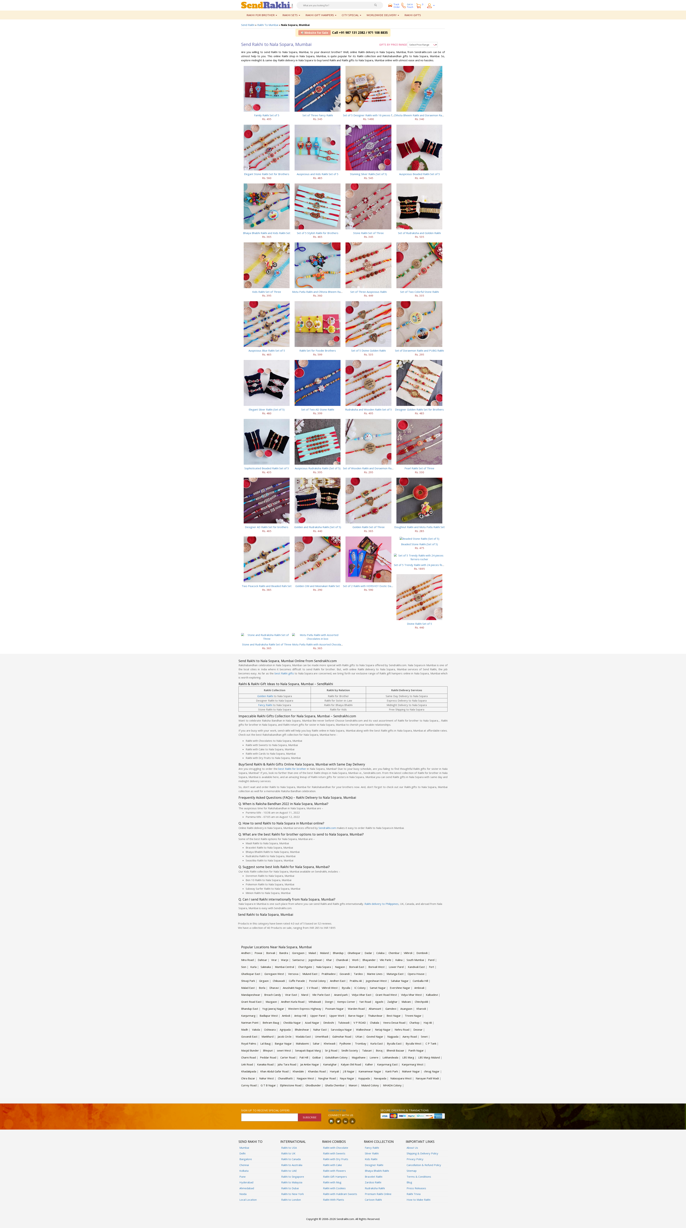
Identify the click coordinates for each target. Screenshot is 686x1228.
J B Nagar (348, 1071)
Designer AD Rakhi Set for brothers (266, 527)
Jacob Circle (285, 1036)
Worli (355, 960)
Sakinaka (266, 967)
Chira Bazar (248, 1078)
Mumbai (244, 1147)
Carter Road (287, 1057)
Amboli (286, 1015)
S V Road (312, 988)
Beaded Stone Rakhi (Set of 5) (419, 544)
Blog (409, 1182)
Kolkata (243, 1170)
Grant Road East (251, 1001)
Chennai (244, 1165)
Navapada (380, 1078)
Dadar (368, 953)
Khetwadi (329, 1043)
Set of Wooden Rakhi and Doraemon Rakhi (369, 468)
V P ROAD (360, 1022)
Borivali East (356, 967)
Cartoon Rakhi (373, 1199)
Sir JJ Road (331, 1050)
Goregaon (298, 953)
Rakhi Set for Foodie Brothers (317, 350)
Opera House (416, 974)
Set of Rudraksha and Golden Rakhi (419, 233)
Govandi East (249, 1036)
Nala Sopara (323, 967)
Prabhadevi (328, 974)
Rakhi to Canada (291, 1159)
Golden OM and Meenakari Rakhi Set (317, 586)
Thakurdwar (375, 1015)
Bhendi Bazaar (395, 1050)
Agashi (379, 1001)
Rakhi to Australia (291, 1165)
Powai (258, 953)
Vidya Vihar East (361, 994)
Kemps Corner (346, 1001)
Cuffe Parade (297, 981)
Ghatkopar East (250, 974)
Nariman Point (250, 1022)
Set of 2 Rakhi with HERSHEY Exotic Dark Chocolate (374, 586)
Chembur (394, 953)
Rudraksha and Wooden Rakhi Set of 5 (368, 409)
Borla (262, 988)
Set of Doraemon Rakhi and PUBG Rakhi (419, 350)
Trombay (360, 1043)
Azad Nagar (312, 1022)
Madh (244, 1029)
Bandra (283, 953)
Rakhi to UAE (289, 1170)
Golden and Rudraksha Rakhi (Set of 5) (317, 527)
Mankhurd (268, 1036)
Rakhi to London (291, 1199)
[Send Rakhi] (267, 5)
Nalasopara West (401, 1078)
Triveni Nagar (413, 1015)
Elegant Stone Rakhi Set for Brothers (266, 174)
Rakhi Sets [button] (290, 15)
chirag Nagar (431, 1071)
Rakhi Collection (379, 1141)
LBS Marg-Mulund (429, 1057)
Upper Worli (336, 1015)
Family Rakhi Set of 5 (266, 115)
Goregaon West (274, 974)
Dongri (329, 1001)
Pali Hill (303, 1057)
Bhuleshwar (302, 1029)
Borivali (270, 953)
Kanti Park (391, 1071)
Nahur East (320, 1029)
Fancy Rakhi (265, 705)
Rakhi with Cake (332, 1165)
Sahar (316, 1043)
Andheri (245, 953)
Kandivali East (416, 967)
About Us (412, 1147)
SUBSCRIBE (309, 1117)
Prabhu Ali (356, 981)
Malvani (406, 1001)
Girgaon (264, 981)
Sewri (424, 1036)
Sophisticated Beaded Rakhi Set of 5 (266, 468)
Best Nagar (394, 1015)
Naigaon (340, 967)
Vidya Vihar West (411, 994)
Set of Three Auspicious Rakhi (368, 292)
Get (410, 6)
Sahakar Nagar (400, 981)
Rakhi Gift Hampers (335, 1176)
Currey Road (249, 1085)
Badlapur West (269, 1015)
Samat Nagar (378, 988)
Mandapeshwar (250, 994)
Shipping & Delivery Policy (422, 1153)
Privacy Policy (415, 1159)
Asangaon (406, 1008)
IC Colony (360, 988)
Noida (243, 1194)
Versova (293, 974)
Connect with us (340, 1115)
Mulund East (309, 974)
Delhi (242, 1153)
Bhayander (369, 960)
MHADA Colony (392, 1085)
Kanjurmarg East (387, 1064)
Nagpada (392, 1036)
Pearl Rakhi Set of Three (419, 468)
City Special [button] (350, 15)
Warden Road (356, 1008)
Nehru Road (402, 1029)
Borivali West (376, 967)
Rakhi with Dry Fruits (335, 1159)
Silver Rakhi (372, 1153)
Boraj (379, 1050)
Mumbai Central (284, 967)
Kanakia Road (265, 1064)
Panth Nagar (416, 1050)
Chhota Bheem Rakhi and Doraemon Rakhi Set (422, 115)
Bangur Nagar (283, 1043)
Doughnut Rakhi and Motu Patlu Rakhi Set (419, 527)
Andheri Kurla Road (292, 1001)
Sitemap (412, 1170)
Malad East (248, 988)
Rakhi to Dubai (290, 1188)
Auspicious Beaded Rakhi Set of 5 (419, 174)
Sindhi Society (349, 1050)
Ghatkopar (354, 953)
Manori (353, 1085)
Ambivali (419, 988)
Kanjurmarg (248, 1015)
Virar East (291, 994)
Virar (274, 960)
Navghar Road (327, 1078)
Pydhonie (345, 1043)
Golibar (316, 1057)
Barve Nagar (356, 1015)
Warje (284, 960)
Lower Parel (396, 967)
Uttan (358, 1036)
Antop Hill (300, 1015)
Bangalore (245, 1159)
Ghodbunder (313, 1085)
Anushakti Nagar (293, 988)
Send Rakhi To (250, 1141)
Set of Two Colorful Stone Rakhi (419, 292)
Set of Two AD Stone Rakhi (317, 409)
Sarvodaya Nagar (341, 1029)
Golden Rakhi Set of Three (368, 527)
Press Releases (416, 1188)
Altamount (375, 1008)
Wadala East (303, 1036)
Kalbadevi (432, 994)
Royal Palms (248, 1043)
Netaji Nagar (383, 1029)
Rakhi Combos (334, 1141)
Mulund (324, 953)
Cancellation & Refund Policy (424, 1165)
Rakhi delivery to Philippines (381, 904)
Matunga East (395, 974)
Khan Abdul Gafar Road (274, 1071)
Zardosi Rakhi (373, 1182)
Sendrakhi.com (327, 828)
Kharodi (421, 1008)
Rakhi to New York (292, 1194)
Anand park (341, 994)
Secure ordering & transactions (405, 1110)
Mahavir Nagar (411, 1071)
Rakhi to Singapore (292, 1176)
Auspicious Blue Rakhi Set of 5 (266, 350)
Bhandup (338, 953)
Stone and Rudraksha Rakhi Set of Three (266, 644)
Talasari (367, 1050)
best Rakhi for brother (292, 768)
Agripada (285, 1029)
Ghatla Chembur (335, 1085)
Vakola (256, 1029)
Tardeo (358, 974)
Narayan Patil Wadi (427, 1078)
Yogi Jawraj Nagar (273, 1008)
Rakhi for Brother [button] (261, 15)
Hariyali (334, 1071)
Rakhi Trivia (414, 1194)
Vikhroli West (330, 988)
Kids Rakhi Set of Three (266, 292)
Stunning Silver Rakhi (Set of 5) (368, 174)
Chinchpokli (421, 1001)
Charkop (414, 1022)
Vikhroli (408, 953)
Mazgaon (271, 1001)
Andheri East (338, 981)
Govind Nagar (374, 1036)
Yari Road (365, 1001)
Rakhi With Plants (333, 1199)
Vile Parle (385, 960)
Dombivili (421, 953)
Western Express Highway (304, 1008)
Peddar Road (268, 1057)
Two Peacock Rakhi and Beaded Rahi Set (267, 586)
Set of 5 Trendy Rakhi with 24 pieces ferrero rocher (425, 565)
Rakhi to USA (289, 1147)
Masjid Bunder (250, 1050)
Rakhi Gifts (412, 15)
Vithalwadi (315, 1001)
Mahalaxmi (302, 1043)
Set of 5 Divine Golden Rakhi (368, 350)
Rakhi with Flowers (334, 1170)
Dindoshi (328, 1022)
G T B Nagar (268, 1085)
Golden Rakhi (265, 696)
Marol (304, 994)
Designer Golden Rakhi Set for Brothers (419, 409)
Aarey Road (409, 1036)
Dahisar (262, 960)
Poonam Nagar (334, 1008)
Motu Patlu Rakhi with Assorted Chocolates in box (322, 644)
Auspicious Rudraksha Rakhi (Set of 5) (317, 468)
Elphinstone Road (290, 1085)
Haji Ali (428, 1022)
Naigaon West (305, 1078)
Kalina (398, 960)
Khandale (298, 1071)
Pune (242, 1176)
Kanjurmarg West (412, 1064)
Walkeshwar (363, 1029)
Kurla (253, 967)
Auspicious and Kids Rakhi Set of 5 (317, 174)
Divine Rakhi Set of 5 (419, 623)
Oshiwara (270, 1029)
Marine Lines (374, 974)
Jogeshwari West (376, 981)
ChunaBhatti (285, 1078)
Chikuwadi (279, 981)
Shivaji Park (248, 981)
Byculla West (413, 1043)
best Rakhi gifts (284, 673)
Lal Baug (265, 1043)
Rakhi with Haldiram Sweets (340, 1194)
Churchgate (305, 967)
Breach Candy (272, 994)
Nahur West (266, 1078)
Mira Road (247, 960)
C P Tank (431, 1043)
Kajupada (364, 1078)
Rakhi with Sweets (334, 1153)
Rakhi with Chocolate (335, 1147)
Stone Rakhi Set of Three (368, 233)
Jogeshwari (315, 960)
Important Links (420, 1141)
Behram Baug (271, 1022)
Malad (312, 953)
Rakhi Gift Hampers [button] (320, 15)
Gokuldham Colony (336, 1057)
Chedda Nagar (292, 1022)
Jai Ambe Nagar (309, 1064)
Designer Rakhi (374, 1165)
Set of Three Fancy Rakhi (317, 115)
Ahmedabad (246, 1188)
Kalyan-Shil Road (351, 1064)
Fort (431, 967)
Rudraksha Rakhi (375, 1188)
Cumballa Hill (420, 981)
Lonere (374, 1057)
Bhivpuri (268, 1050)
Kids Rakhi (371, 1159)
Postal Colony (317, 981)
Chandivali (342, 960)
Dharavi (274, 988)
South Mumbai (415, 960)
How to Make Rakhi (418, 1199)
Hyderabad (246, 1182)
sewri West (284, 1050)
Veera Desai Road (394, 1022)
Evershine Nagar (400, 988)
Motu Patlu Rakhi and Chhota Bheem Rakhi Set (320, 292)
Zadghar (392, 1001)
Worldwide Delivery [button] (382, 15)
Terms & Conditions (419, 1176)
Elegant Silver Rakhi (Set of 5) (267, 409)
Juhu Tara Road (287, 1064)
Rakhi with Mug (332, 1182)
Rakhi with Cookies (334, 1188)
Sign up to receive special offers (265, 1110)
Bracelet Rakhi (373, 1176)
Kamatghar (330, 1064)
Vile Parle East (321, 994)
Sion (243, 967)
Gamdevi (390, 1008)
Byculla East (394, 1043)
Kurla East (376, 1043)
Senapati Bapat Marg (308, 1050)
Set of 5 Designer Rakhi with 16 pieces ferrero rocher (376, 115)
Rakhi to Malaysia (291, 1182)
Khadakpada (248, 1071)
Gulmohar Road (341, 1036)
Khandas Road (317, 1071)
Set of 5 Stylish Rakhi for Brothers (317, 233)
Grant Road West (386, 994)
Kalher (369, 1064)
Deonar (417, 1029)
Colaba (380, 953)
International (293, 1141)
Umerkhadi (321, 1036)
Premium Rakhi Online (378, 1194)
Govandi (345, 974)
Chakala (374, 1022)
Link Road (247, 1064)
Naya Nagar (347, 1078)
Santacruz (298, 960)
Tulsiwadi (343, 1022)
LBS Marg (408, 1057)
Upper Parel (317, 1015)
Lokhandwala (390, 1057)
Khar (329, 960)
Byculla (346, 988)
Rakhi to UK (288, 1153)
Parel (431, 960)
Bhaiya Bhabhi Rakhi (377, 1170)
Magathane (359, 1057)
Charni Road (248, 1057)
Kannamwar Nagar (370, 1071)
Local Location (248, 1199)
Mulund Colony (370, 1085)
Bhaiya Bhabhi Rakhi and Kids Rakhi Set (266, 233)
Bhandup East (249, 1008)
